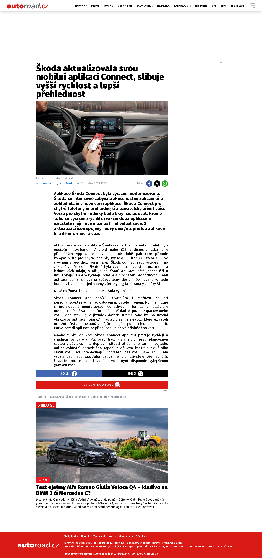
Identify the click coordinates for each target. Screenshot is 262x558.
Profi (95, 5)
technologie (82, 396)
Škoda (69, 396)
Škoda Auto (57, 396)
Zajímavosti (182, 5)
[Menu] (252, 5)
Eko (223, 5)
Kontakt (86, 536)
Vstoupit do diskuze (98, 384)
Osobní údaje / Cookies (133, 536)
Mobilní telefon (100, 396)
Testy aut (237, 5)
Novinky (81, 5)
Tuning (108, 5)
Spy (214, 5)
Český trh (125, 5)
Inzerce (112, 536)
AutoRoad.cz (118, 396)
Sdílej (65, 373)
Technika (163, 5)
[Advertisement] (199, 117)
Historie (201, 5)
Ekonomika (144, 5)
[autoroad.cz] (28, 5)
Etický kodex (71, 536)
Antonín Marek (46, 183)
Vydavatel (99, 536)
